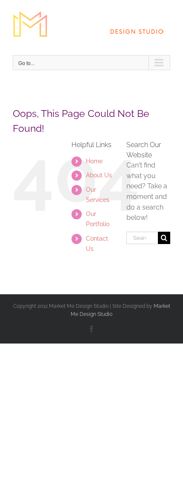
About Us (99, 175)
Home (94, 161)
